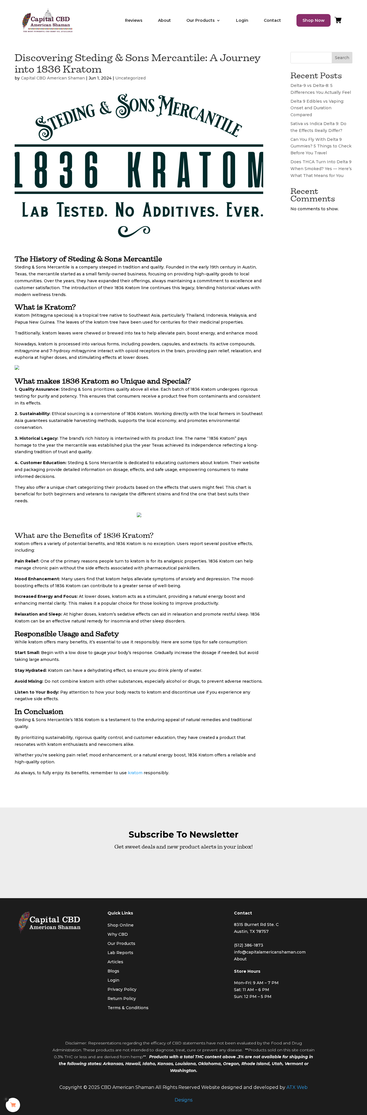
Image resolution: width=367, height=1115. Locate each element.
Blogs (113, 971)
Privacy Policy (122, 989)
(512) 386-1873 (248, 945)
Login (242, 20)
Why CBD (118, 934)
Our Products (121, 943)
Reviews (133, 20)
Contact (272, 20)
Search (342, 57)
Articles (115, 961)
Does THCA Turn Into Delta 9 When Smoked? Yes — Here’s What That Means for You (321, 168)
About (164, 20)
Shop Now (313, 20)
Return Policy (122, 998)
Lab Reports (120, 952)
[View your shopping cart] (337, 21)
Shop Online (121, 925)
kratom (135, 772)
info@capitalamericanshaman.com (270, 952)
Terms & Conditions (128, 1007)
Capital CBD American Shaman (53, 78)
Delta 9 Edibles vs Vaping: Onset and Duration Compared (317, 108)
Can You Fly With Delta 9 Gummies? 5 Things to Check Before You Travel (321, 146)
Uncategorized (130, 78)
